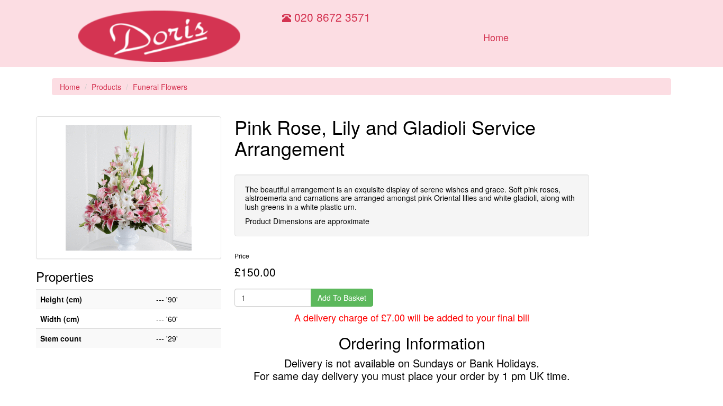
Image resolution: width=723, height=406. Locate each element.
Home (496, 37)
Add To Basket (342, 297)
